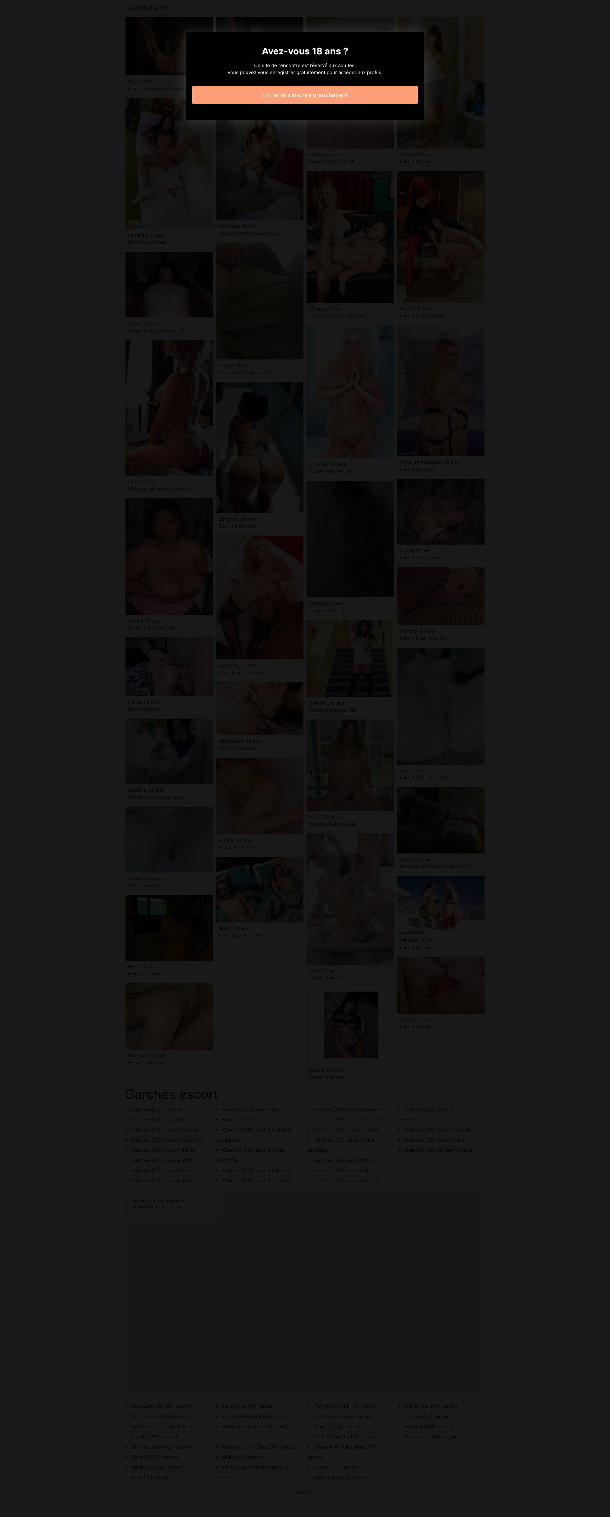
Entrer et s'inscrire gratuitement (305, 95)
